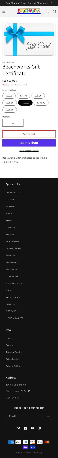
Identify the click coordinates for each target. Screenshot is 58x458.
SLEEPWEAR (12, 262)
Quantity (6, 116)
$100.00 (10, 102)
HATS (8, 290)
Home (9, 338)
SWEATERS (11, 255)
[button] (3, 11)
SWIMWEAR (11, 269)
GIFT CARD (11, 311)
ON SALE (10, 199)
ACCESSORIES (13, 297)
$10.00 (9, 95)
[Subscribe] (48, 416)
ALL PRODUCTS (13, 192)
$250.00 (10, 109)
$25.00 (23, 95)
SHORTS (10, 234)
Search (9, 345)
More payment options (29, 150)
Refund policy (13, 359)
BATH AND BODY (14, 283)
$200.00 (41, 102)
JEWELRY (10, 304)
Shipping (5, 85)
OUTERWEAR (12, 276)
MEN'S (9, 213)
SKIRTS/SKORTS (14, 241)
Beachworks (25, 453)
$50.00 (38, 95)
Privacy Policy (13, 366)
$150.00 (25, 102)
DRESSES (10, 227)
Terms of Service (14, 352)
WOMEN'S (11, 206)
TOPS (8, 220)
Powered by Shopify (35, 453)
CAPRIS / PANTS (13, 248)
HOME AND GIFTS (14, 318)
